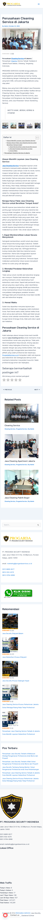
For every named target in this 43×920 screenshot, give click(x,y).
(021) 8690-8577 (8, 569)
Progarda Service (21, 429)
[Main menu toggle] (39, 4)
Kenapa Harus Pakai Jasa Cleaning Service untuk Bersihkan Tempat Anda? (22, 144)
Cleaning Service (17, 58)
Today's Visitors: (6, 890)
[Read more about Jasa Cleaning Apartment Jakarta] (21, 446)
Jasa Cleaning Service (10, 166)
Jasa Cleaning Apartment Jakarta (20, 461)
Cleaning (14, 61)
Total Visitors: (5, 902)
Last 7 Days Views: (7, 895)
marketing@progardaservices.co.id (19, 563)
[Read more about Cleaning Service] (21, 413)
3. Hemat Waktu (13, 150)
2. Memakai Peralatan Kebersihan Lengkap (20, 149)
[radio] (4, 380)
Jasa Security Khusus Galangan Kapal (15, 681)
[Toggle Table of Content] (36, 137)
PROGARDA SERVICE (23, 913)
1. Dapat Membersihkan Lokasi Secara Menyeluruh (23, 147)
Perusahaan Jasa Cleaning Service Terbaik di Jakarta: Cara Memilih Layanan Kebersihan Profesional (21, 732)
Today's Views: (5, 888)
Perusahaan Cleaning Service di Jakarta (17, 153)
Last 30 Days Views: (7, 898)
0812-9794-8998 (8, 575)
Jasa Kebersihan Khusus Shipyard (14, 657)
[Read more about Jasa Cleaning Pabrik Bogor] (21, 482)
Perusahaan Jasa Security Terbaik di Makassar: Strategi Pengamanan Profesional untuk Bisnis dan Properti (20, 756)
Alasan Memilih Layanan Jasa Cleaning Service (21, 140)
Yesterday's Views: (7, 893)
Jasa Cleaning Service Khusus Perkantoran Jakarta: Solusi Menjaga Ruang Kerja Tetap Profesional (20, 705)
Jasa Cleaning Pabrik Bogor (17, 498)
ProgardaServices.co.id (10, 355)
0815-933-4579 (8, 572)
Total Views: (4, 900)
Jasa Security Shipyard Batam (12, 633)
